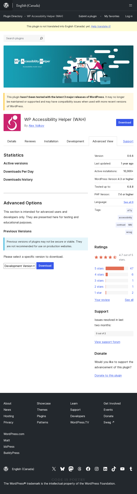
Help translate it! (101, 26)
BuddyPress (11, 453)
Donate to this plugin (108, 375)
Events (108, 409)
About (7, 403)
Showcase (44, 403)
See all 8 (128, 202)
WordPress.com (14, 434)
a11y (129, 210)
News (7, 409)
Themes (42, 409)
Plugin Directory (13, 16)
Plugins (41, 416)
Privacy (8, 422)
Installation (51, 141)
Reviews (30, 141)
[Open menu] (131, 5)
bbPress (9, 446)
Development (75, 141)
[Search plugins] (41, 38)
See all (129, 300)
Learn (74, 403)
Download (124, 122)
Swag (109, 422)
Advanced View (103, 141)
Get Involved (112, 403)
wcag (129, 232)
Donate (108, 416)
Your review (102, 300)
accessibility (125, 217)
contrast (121, 224)
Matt (7, 440)
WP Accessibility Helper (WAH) (55, 119)
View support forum (107, 342)
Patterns (42, 422)
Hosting (9, 416)
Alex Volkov (36, 125)
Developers (77, 416)
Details (11, 141)
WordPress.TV (79, 422)
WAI (130, 224)
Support (128, 141)
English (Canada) (23, 469)
